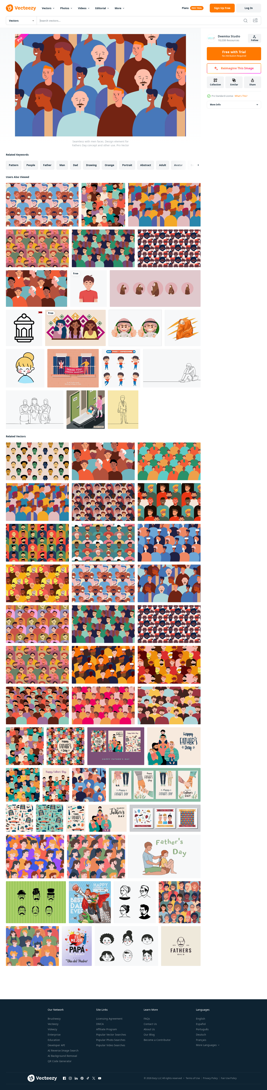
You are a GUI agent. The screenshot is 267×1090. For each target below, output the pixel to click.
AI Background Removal (62, 1056)
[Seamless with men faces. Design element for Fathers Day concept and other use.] (42, 205)
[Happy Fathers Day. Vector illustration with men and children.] (174, 746)
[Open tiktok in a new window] (87, 1078)
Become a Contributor (157, 1040)
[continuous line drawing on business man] (123, 409)
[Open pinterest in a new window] (82, 1078)
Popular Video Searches (110, 1045)
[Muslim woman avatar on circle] (155, 288)
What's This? (241, 96)
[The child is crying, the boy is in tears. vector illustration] (88, 288)
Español (201, 1024)
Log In (249, 8)
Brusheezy (54, 1018)
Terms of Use (193, 1078)
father (47, 165)
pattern (13, 165)
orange (109, 165)
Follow (254, 40)
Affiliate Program (106, 1029)
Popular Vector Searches (111, 1034)
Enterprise (54, 1034)
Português (202, 1029)
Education (54, 1040)
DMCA (100, 1024)
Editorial (100, 8)
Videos (82, 8)
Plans (185, 8)
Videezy (52, 1029)
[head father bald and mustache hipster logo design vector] (181, 946)
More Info (215, 104)
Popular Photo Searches (110, 1040)
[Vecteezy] (21, 8)
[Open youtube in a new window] (99, 1078)
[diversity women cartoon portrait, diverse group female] (75, 328)
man (62, 165)
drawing (91, 165)
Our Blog (149, 1034)
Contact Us (150, 1024)
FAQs (147, 1018)
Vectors (46, 8)
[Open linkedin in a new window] (76, 1078)
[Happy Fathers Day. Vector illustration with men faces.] (65, 746)
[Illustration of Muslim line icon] (24, 328)
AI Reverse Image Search (63, 1050)
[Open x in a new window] (93, 1078)
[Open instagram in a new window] (70, 1078)
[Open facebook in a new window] (64, 1078)
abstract (145, 165)
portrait (127, 165)
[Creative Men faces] (36, 902)
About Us (149, 1029)
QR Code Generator (60, 1061)
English (200, 1018)
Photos (64, 8)
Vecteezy (53, 1024)
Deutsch (201, 1034)
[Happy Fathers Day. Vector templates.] (115, 746)
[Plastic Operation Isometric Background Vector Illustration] (85, 409)
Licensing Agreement (109, 1018)
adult (162, 165)
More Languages (206, 1045)
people (30, 165)
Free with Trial (234, 54)
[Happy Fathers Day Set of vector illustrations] (155, 785)
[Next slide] (195, 165)
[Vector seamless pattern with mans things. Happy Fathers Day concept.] (19, 818)
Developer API (56, 1045)
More (118, 8)
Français (201, 1040)
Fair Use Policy (229, 1078)
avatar (178, 165)
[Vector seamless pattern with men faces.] (103, 205)
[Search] (245, 20)
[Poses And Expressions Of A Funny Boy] (121, 368)
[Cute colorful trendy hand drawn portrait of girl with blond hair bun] (25, 368)
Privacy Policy (210, 1078)
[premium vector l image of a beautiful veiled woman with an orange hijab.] (183, 328)
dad (75, 165)
